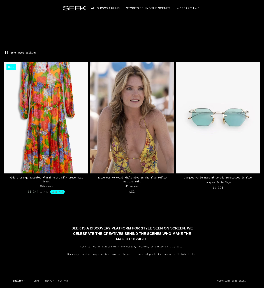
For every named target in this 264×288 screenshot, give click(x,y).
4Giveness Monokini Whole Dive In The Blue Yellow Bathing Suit (132, 179)
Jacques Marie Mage (218, 182)
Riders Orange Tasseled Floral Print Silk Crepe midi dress (46, 179)
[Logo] (74, 8)
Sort (23, 52)
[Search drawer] (249, 8)
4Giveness (46, 186)
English (18, 280)
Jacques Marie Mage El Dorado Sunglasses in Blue (218, 177)
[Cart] (254, 8)
